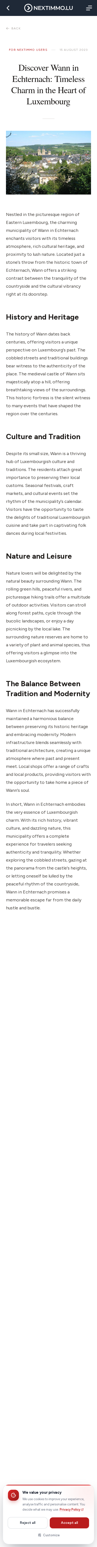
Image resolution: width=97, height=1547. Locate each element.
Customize (51, 1535)
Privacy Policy (70, 1509)
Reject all (27, 1523)
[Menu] (88, 8)
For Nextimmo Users (28, 50)
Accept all (69, 1523)
